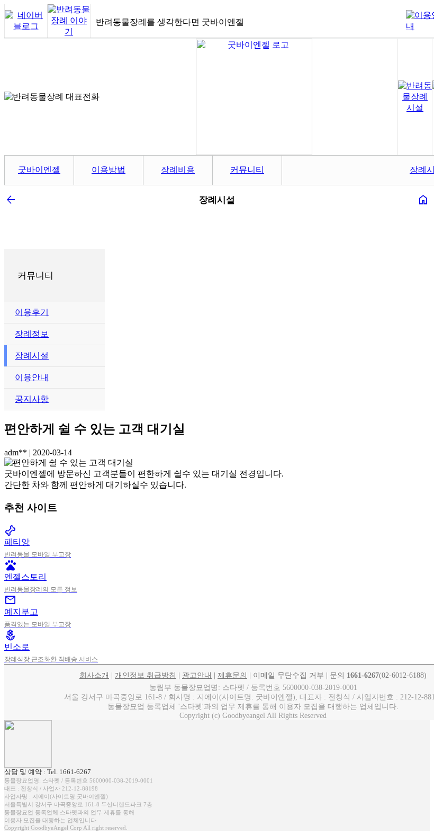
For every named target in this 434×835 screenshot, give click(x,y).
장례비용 (178, 169)
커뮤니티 (247, 169)
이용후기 (32, 312)
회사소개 (94, 675)
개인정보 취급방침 (145, 675)
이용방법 (108, 169)
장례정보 (32, 333)
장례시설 (32, 355)
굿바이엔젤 (39, 169)
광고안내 (197, 675)
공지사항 (32, 398)
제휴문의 (232, 675)
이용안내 (32, 377)
